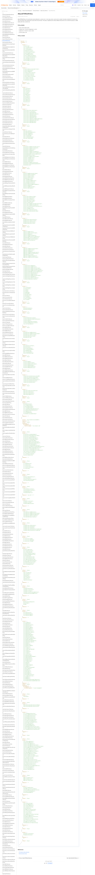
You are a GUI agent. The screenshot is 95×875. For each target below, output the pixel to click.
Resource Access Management (13, 7)
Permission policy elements (24, 852)
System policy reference (44, 10)
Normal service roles (23, 853)
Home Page (19, 10)
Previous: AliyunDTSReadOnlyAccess (25, 858)
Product (77, 16)
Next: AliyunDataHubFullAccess (72, 858)
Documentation (4, 7)
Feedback (50, 863)
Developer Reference (36, 10)
